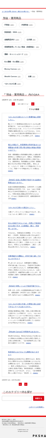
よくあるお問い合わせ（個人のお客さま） (16, 11)
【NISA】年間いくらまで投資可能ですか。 (24, 286)
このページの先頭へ (36, 407)
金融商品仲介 (11, 40)
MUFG (7, 4)
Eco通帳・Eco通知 (14, 62)
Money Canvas (12, 69)
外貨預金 (27, 25)
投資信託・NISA (12, 32)
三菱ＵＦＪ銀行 (39, 4)
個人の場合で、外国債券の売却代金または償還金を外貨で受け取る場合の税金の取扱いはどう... (24, 147)
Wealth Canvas (12, 76)
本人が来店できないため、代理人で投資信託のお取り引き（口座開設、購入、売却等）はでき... (24, 226)
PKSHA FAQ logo (39, 435)
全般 (31, 76)
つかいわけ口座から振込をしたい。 (22, 208)
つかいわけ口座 (12, 84)
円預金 (9, 25)
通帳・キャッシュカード (16, 54)
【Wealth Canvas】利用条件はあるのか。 (24, 332)
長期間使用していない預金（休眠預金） (21, 47)
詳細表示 (37, 135)
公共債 (31, 40)
